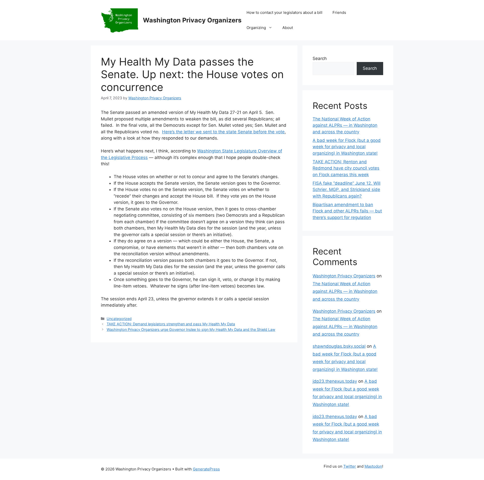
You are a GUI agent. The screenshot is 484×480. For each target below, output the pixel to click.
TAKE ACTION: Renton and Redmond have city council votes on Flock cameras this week (346, 168)
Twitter (349, 466)
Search (320, 58)
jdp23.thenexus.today (335, 381)
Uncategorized (119, 318)
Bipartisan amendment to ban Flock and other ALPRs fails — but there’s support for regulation (347, 211)
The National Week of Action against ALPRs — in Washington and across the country (345, 125)
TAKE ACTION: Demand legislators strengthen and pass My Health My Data (171, 324)
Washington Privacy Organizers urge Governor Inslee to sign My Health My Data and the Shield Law (191, 329)
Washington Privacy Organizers (192, 20)
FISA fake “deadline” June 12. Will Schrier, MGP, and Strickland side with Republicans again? (346, 190)
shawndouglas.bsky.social (339, 346)
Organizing (256, 27)
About (287, 27)
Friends (339, 12)
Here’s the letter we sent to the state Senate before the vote (223, 131)
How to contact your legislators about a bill (284, 12)
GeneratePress (206, 469)
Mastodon (373, 466)
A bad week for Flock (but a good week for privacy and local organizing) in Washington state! (347, 147)
